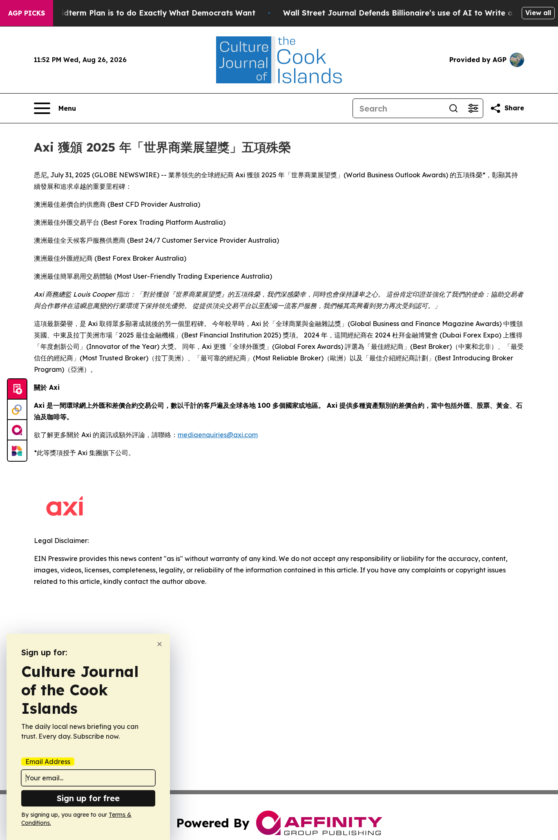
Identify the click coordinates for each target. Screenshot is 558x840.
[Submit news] (17, 389)
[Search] (453, 108)
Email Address (47, 761)
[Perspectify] (17, 410)
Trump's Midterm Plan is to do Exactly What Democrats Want (139, 13)
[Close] (159, 644)
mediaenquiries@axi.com (218, 435)
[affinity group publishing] (17, 430)
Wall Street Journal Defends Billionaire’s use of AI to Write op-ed (406, 13)
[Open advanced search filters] (473, 108)
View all (538, 13)
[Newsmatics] (17, 450)
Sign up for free (88, 798)
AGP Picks (26, 13)
